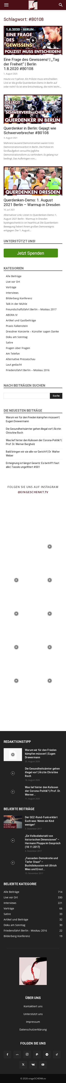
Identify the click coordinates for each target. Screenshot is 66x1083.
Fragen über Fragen (18, 348)
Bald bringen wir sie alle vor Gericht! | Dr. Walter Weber (33, 453)
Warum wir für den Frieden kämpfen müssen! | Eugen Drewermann (33, 419)
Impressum (33, 1021)
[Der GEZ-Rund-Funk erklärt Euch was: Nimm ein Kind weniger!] (13, 821)
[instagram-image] (16, 512)
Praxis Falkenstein (17, 326)
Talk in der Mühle (16, 304)
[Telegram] (47, 1054)
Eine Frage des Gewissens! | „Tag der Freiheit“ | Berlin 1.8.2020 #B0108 (31, 64)
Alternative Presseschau (20, 359)
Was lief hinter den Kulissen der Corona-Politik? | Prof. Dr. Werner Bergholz (34, 442)
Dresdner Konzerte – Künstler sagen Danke (32, 331)
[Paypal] (37, 1054)
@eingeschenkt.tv (33, 492)
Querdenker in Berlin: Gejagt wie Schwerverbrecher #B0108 (30, 130)
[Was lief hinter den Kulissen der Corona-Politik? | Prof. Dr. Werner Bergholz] (13, 791)
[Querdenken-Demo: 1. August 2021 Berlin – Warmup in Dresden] (33, 181)
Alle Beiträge (13, 276)
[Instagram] (27, 1054)
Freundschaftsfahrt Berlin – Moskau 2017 (31, 309)
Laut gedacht (14, 364)
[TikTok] (56, 1054)
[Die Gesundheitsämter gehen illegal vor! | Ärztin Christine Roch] (13, 773)
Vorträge (11, 287)
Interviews (12, 292)
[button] (6, 5)
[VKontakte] (33, 1064)
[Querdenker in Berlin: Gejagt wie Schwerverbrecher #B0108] (33, 109)
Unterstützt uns (33, 1014)
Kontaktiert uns (33, 1006)
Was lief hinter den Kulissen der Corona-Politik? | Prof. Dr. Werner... (43, 791)
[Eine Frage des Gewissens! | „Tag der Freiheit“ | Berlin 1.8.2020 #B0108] (33, 40)
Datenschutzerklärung (33, 1029)
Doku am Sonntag (16, 337)
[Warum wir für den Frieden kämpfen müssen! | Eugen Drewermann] (13, 754)
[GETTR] (17, 1054)
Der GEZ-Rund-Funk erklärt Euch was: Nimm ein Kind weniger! (41, 821)
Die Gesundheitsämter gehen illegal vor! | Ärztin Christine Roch (33, 430)
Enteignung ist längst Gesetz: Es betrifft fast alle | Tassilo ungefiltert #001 (32, 465)
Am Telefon (13, 353)
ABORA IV (11, 315)
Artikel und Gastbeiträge (21, 320)
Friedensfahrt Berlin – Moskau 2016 (28, 370)
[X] (23, 1064)
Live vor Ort (13, 281)
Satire (9, 342)
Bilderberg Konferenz (19, 298)
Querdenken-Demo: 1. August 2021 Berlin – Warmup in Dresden (32, 202)
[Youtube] (43, 1064)
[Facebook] (7, 1054)
